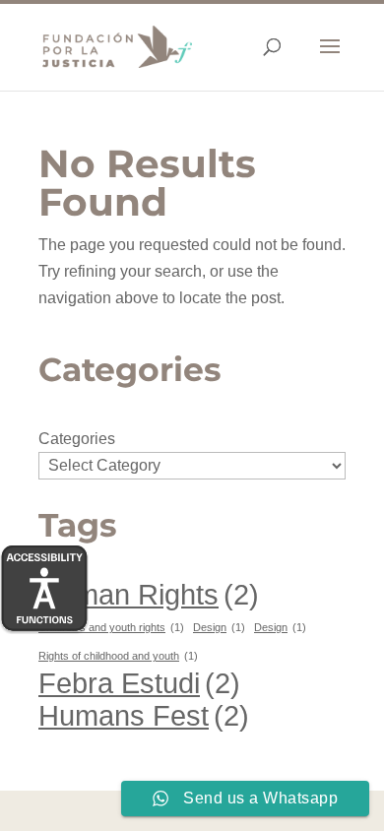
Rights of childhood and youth (118, 656)
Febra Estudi (139, 683)
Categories (76, 438)
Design (219, 627)
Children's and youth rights (111, 627)
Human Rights (148, 594)
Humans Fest (143, 715)
